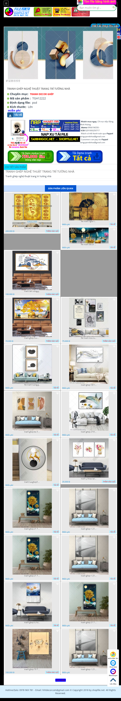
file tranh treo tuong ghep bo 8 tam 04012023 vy (89, 338)
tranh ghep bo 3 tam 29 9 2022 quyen (32, 432)
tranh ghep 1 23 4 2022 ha (89, 529)
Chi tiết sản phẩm (15, 166)
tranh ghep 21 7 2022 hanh (32, 529)
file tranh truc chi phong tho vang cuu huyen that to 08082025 (32, 228)
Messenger (113, 675)
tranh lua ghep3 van (32, 482)
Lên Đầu (113, 684)
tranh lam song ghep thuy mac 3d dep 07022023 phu (32, 291)
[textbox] (96, 8)
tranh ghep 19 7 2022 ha (32, 669)
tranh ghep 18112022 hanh (89, 385)
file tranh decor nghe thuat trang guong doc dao (89, 244)
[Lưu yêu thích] (57, 194)
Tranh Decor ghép (42, 94)
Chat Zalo (113, 667)
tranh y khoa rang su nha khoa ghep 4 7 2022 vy (89, 479)
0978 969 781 (113, 658)
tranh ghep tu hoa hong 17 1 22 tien (32, 622)
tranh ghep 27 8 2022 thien (89, 432)
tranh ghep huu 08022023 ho (32, 338)
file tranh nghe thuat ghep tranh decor (89, 221)
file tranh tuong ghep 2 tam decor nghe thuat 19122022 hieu (32, 385)
